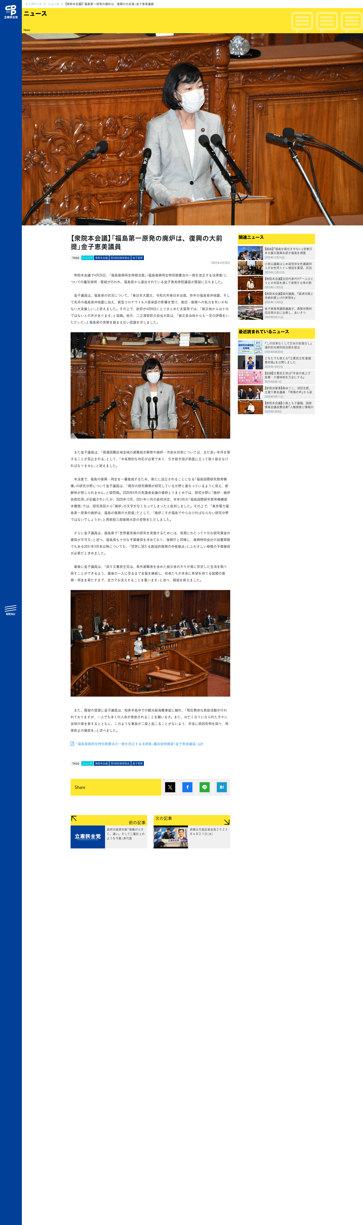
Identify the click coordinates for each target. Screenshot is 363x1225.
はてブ (222, 787)
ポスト (170, 787)
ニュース (53, 4)
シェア (187, 787)
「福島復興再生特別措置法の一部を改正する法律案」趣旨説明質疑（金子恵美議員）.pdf (139, 743)
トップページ (33, 4)
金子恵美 (138, 258)
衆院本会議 (101, 258)
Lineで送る (205, 787)
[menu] (11, 610)
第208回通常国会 (120, 258)
